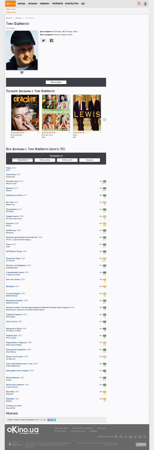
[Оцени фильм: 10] (27, 132)
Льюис (75, 135)
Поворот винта (12, 216)
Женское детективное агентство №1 (21, 237)
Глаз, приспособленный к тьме (19, 364)
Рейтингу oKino (45, 160)
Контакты (101, 428)
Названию (89, 160)
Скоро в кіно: (11, 12)
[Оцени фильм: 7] (22, 132)
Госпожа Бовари (13, 294)
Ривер (8, 168)
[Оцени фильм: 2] (13, 132)
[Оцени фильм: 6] (20, 132)
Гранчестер (11, 175)
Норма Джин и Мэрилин (16, 343)
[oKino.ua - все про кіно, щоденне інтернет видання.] (11, 3)
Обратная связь (61, 428)
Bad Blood (10, 287)
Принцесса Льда (13, 259)
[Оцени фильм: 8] (23, 132)
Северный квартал (14, 315)
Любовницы (11, 230)
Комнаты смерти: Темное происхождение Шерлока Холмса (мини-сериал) (37, 308)
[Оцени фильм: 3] (15, 132)
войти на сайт (40, 420)
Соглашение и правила (83, 428)
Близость (10, 223)
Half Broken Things (14, 251)
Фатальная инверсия (15, 385)
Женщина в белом (14, 329)
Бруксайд (10, 392)
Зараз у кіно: (11, 9)
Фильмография (56, 82)
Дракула (9, 188)
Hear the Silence (13, 280)
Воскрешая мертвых (14, 301)
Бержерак (10, 399)
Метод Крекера (16, 135)
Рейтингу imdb (67, 160)
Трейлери (57, 4)
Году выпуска (22, 160)
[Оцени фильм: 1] (12, 132)
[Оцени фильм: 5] (18, 132)
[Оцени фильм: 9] (25, 132)
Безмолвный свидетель (16, 350)
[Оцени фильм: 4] (17, 132)
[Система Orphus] (141, 444)
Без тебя (9, 202)
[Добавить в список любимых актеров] (22, 72)
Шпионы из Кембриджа (16, 265)
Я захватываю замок (15, 272)
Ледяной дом (11, 336)
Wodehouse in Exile (14, 195)
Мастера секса (47, 135)
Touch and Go (11, 322)
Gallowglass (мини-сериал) (17, 371)
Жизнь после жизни (14, 357)
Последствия (11, 209)
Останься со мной (13, 406)
